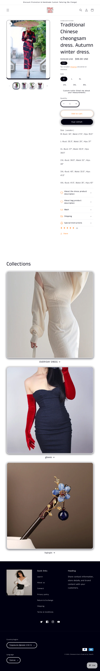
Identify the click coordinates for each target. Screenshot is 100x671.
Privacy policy (43, 594)
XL (80, 79)
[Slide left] (9, 86)
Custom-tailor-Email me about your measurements (76, 91)
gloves (48, 457)
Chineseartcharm (75, 654)
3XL (74, 85)
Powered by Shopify (87, 654)
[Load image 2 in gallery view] (24, 86)
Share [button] (65, 233)
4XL (84, 85)
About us (41, 582)
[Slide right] (47, 86)
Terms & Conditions (45, 612)
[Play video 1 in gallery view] (32, 86)
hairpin (48, 552)
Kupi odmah (76, 122)
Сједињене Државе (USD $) (21, 645)
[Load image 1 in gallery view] (16, 86)
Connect (40, 588)
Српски (12, 660)
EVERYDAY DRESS (48, 361)
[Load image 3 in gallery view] (40, 86)
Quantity (63, 98)
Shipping (73, 67)
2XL (64, 85)
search (40, 576)
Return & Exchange (45, 600)
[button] (8, 10)
